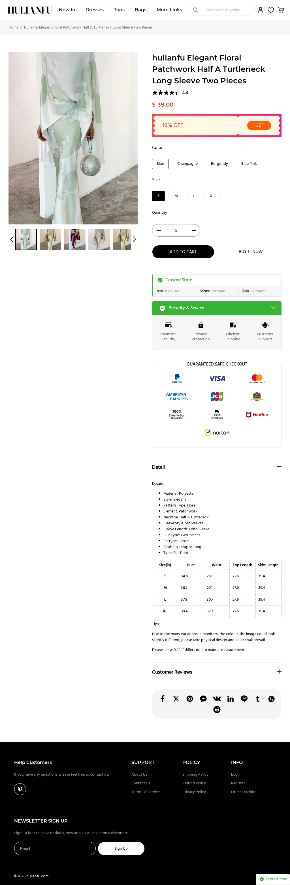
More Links (169, 9)
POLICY (191, 762)
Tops (119, 9)
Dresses (95, 9)
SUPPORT (143, 762)
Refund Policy (194, 783)
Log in (236, 774)
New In (67, 9)
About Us (139, 774)
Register (238, 783)
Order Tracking (244, 792)
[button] (11, 239)
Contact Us (140, 783)
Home (13, 27)
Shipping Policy (195, 774)
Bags (140, 9)
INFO (237, 762)
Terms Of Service (145, 792)
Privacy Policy (194, 792)
